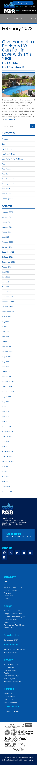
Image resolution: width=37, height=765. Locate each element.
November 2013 (8, 431)
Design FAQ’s (9, 628)
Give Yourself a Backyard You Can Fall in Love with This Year (18, 50)
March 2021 (6, 342)
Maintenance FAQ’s (11, 676)
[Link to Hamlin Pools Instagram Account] (10, 552)
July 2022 (5, 272)
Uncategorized (7, 199)
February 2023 (7, 242)
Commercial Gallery (11, 711)
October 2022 (7, 257)
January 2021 (7, 347)
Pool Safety (6, 189)
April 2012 (5, 476)
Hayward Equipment (12, 670)
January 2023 (7, 247)
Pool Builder (10, 63)
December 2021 (8, 302)
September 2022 (8, 262)
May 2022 (5, 282)
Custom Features (10, 619)
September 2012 (8, 461)
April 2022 (5, 287)
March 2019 (6, 372)
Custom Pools (9, 696)
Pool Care (5, 174)
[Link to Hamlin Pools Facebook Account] (4, 552)
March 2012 (6, 481)
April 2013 (5, 441)
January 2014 (7, 426)
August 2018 (6, 396)
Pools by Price (9, 694)
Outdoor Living (9, 622)
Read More (9, 119)
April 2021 (5, 337)
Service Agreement (11, 678)
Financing (7, 593)
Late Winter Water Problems (12, 159)
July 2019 (5, 362)
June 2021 (5, 327)
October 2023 (7, 227)
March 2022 (6, 292)
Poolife (6, 673)
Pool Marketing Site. (16, 760)
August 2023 (6, 232)
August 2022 (6, 267)
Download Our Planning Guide (15, 616)
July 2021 (5, 322)
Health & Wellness (8, 154)
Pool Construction (14, 68)
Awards (5, 139)
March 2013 (6, 446)
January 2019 (7, 377)
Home (6, 582)
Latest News (8, 596)
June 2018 (5, 406)
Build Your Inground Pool (13, 611)
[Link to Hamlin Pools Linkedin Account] (4, 557)
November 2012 (8, 451)
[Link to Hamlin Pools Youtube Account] (24, 552)
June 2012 (5, 471)
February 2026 (7, 212)
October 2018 (7, 386)
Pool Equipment (8, 184)
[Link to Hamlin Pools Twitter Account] (30, 552)
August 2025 (7, 222)
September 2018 (8, 391)
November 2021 (8, 307)
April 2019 (5, 367)
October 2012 (7, 456)
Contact (7, 598)
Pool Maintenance (11, 664)
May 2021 (5, 332)
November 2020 (8, 352)
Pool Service (6, 194)
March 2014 (6, 421)
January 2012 (7, 491)
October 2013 (7, 436)
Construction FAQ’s (11, 640)
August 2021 (6, 317)
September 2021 (8, 312)
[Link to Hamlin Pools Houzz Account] (17, 552)
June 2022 (6, 277)
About (6, 584)
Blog (3, 144)
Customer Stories (10, 590)
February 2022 (7, 297)
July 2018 (5, 401)
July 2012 (5, 466)
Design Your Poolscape (13, 614)
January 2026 (7, 217)
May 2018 (5, 411)
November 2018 (8, 381)
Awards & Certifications (13, 587)
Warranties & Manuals (12, 681)
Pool (3, 164)
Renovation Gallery (11, 652)
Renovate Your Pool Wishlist (14, 649)
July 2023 (5, 237)
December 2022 (8, 252)
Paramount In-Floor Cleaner (14, 625)
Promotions (23, 3)
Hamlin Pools (7, 149)
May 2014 (5, 416)
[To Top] (30, 757)
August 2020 (7, 357)
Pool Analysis (9, 667)
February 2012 (7, 486)
